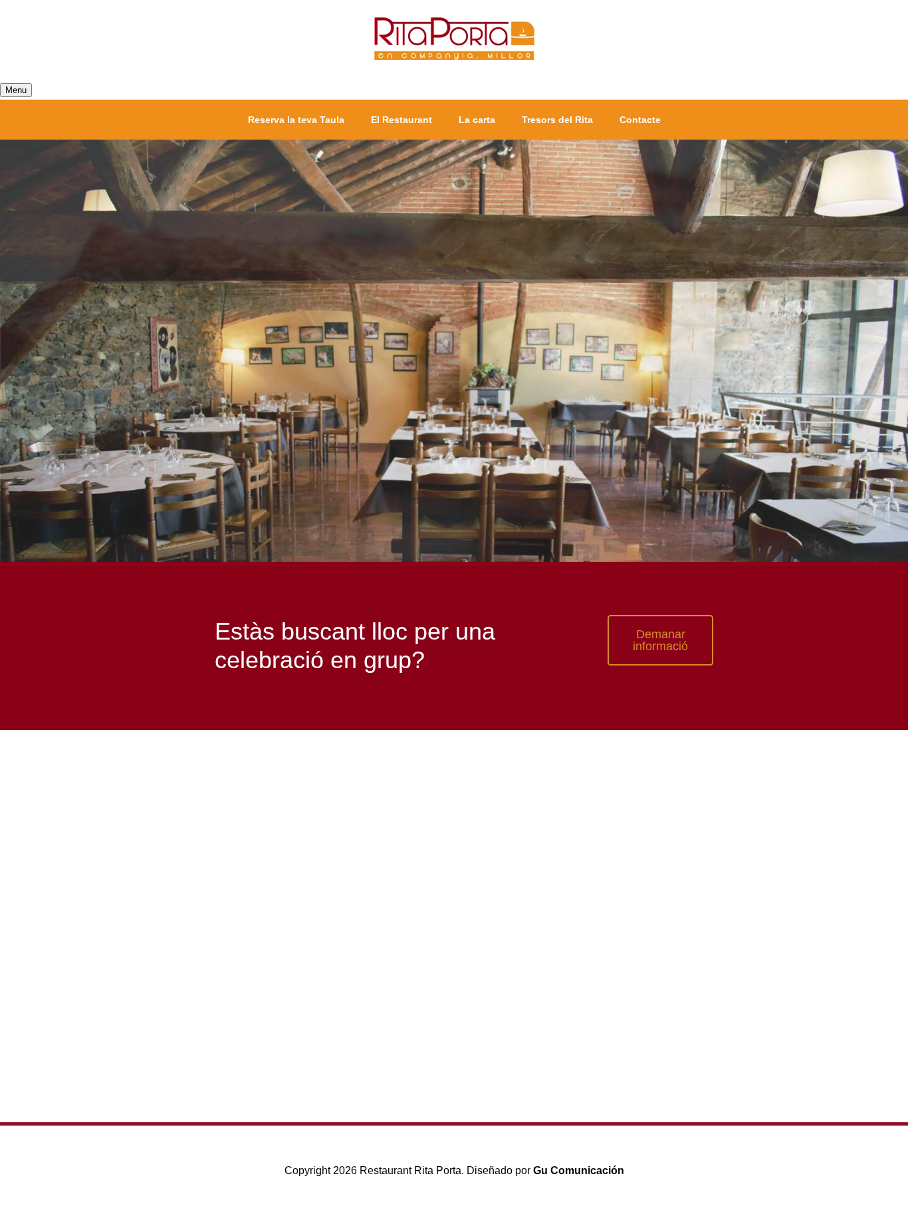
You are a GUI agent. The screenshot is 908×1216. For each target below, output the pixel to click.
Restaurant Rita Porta (454, 39)
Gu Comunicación (578, 1170)
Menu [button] (16, 90)
